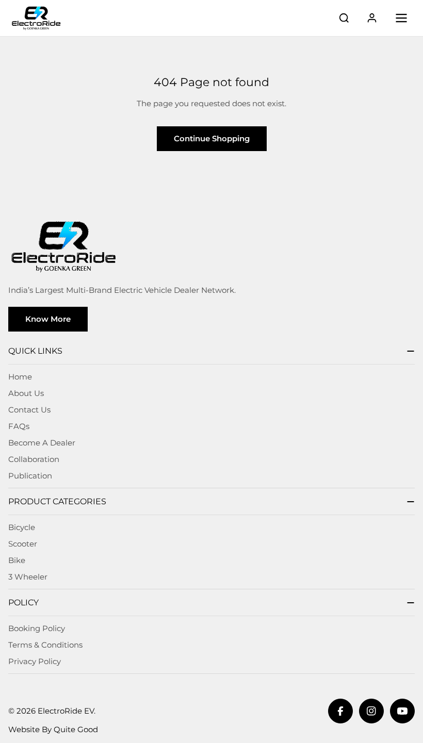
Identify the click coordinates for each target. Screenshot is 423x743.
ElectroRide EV (66, 711)
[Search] (344, 18)
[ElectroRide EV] (36, 18)
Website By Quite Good (53, 729)
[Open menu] (401, 18)
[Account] (372, 18)
